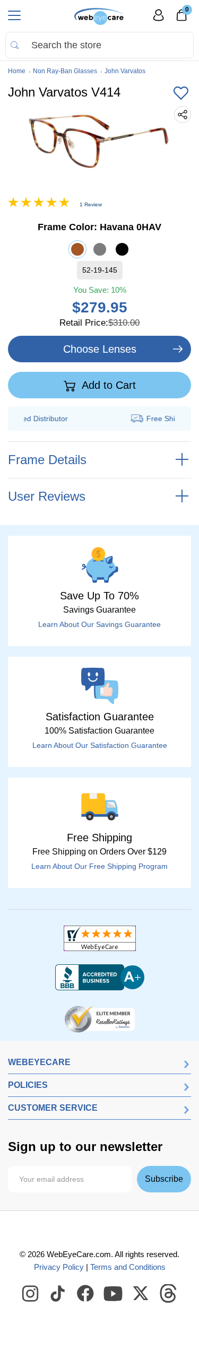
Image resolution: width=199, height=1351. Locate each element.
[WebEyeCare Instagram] (30, 1293)
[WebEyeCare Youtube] (113, 1293)
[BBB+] (99, 977)
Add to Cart (107, 385)
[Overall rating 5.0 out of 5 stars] (39, 205)
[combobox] (99, 45)
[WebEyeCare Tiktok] (58, 1293)
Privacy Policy (59, 1266)
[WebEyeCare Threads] (168, 1293)
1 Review (91, 204)
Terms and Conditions (128, 1266)
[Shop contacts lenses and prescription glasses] (99, 16)
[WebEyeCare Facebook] (86, 1293)
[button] (181, 93)
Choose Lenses (99, 349)
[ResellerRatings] (99, 1018)
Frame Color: (99, 227)
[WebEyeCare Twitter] (141, 1293)
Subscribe (164, 1178)
